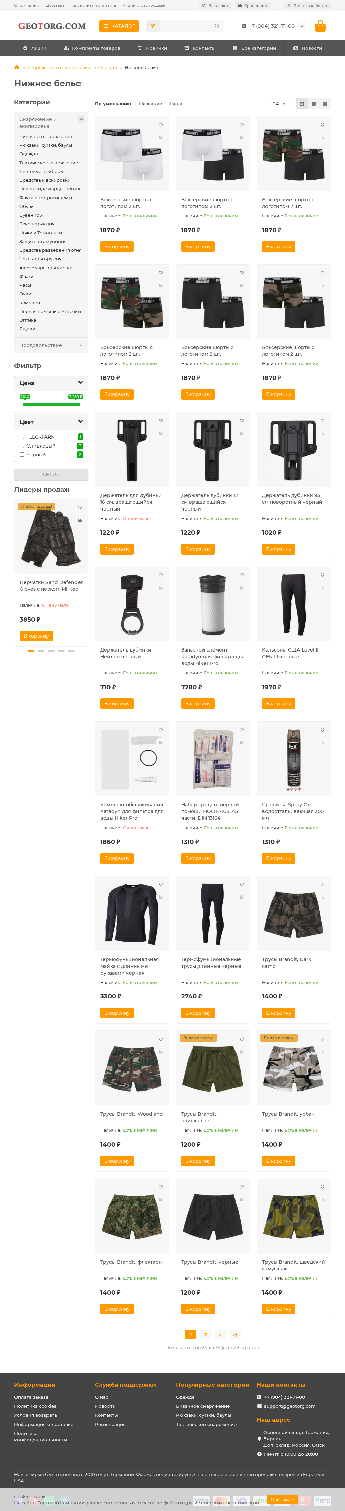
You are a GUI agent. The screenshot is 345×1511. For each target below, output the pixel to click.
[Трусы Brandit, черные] (213, 1217)
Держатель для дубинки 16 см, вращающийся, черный (131, 502)
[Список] (314, 103)
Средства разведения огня (50, 250)
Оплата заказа (31, 1397)
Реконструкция (37, 223)
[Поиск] (217, 26)
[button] (15, 571)
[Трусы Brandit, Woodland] (132, 1069)
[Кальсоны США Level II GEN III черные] (293, 605)
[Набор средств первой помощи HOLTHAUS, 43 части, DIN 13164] (213, 760)
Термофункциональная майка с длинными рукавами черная (129, 966)
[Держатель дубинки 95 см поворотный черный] (293, 450)
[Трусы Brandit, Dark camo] (293, 914)
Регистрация (110, 1424)
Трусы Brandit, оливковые (199, 1117)
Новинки (156, 48)
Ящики (27, 328)
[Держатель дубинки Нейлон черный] (132, 605)
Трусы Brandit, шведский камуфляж (293, 1265)
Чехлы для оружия (40, 258)
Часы (25, 285)
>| (235, 1335)
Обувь (26, 206)
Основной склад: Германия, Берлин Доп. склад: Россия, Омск (296, 1439)
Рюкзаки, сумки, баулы (45, 145)
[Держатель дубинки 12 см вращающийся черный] (213, 450)
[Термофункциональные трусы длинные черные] (213, 914)
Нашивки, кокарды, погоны (50, 188)
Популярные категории (213, 1384)
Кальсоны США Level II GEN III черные (290, 653)
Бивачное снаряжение (45, 136)
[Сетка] (302, 103)
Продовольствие (40, 345)
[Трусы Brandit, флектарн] (132, 1217)
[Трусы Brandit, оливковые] (213, 1069)
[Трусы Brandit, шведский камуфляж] (293, 1217)
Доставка (55, 5)
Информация (34, 1384)
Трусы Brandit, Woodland (131, 1114)
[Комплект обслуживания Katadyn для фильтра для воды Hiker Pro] (132, 760)
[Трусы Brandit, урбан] (293, 1069)
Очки (25, 293)
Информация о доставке (43, 1424)
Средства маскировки (45, 180)
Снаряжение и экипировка (58, 67)
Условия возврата (35, 1415)
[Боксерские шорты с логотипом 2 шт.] (132, 154)
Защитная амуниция (43, 241)
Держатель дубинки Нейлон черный (125, 653)
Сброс (51, 474)
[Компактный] (325, 103)
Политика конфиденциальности (40, 1436)
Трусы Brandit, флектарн (131, 1262)
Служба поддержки (125, 1384)
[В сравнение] (80, 520)
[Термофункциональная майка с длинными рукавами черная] (132, 914)
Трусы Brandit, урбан (288, 1114)
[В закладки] (80, 507)
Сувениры (31, 215)
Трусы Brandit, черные (209, 1262)
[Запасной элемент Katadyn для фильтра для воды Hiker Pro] (213, 605)
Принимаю (282, 1499)
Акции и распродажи (144, 5)
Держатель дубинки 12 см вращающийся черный (209, 502)
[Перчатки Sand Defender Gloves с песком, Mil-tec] (51, 537)
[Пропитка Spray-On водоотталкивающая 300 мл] (293, 760)
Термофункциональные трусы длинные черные (211, 962)
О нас (101, 1397)
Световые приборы (41, 171)
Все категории (258, 48)
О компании (26, 5)
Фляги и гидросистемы (45, 197)
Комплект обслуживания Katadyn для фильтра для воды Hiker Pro (132, 811)
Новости (312, 48)
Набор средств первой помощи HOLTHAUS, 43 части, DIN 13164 (210, 811)
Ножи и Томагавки (40, 232)
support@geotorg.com (290, 1406)
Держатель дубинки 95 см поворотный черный (292, 498)
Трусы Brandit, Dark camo (286, 962)
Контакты (204, 48)
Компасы (29, 302)
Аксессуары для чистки (46, 267)
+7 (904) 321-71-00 (284, 1397)
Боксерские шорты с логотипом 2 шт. (126, 203)
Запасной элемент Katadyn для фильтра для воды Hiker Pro (213, 656)
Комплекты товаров (96, 48)
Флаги (26, 276)
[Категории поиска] (153, 26)
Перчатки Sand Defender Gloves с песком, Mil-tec (51, 585)
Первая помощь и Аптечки (50, 311)
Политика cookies (35, 1406)
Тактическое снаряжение (48, 162)
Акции (38, 48)
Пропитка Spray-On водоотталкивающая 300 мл (293, 811)
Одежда (107, 67)
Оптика (27, 320)
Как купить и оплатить (93, 5)
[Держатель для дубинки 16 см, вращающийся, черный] (132, 450)
